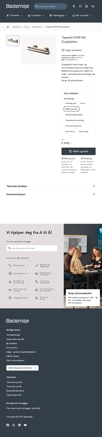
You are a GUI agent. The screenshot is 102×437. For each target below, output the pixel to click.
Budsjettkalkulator (15, 390)
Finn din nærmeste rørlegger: (18, 241)
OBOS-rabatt (12, 356)
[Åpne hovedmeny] (93, 6)
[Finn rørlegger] (73, 6)
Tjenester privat (14, 382)
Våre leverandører (15, 360)
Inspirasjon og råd (15, 339)
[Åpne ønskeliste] (80, 6)
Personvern (12, 347)
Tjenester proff (13, 386)
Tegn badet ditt (14, 395)
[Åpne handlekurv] (86, 6)
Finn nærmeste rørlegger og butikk (23, 408)
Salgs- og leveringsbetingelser (21, 352)
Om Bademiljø (13, 334)
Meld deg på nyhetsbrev (20, 367)
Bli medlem (11, 343)
